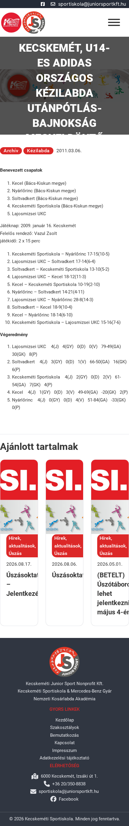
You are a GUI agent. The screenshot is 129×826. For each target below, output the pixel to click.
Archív (11, 150)
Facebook (69, 799)
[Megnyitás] (114, 22)
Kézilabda (38, 150)
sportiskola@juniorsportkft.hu (92, 4)
